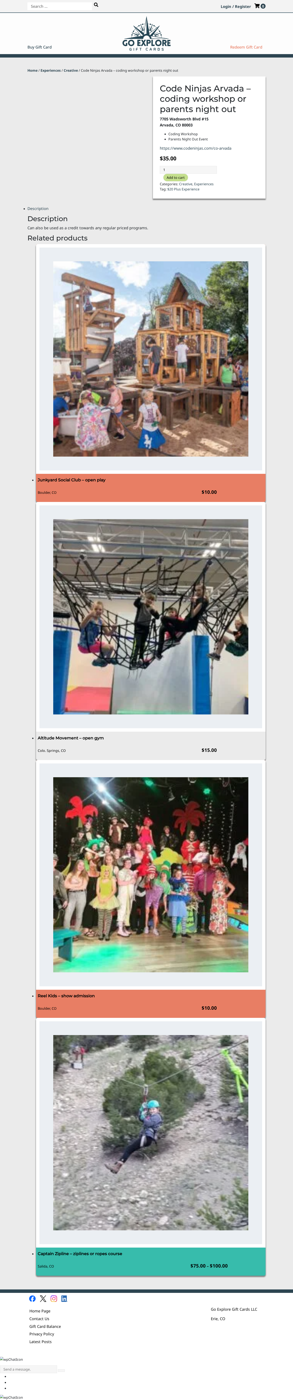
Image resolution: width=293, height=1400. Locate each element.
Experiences (51, 70)
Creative (71, 70)
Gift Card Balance (45, 1326)
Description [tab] (37, 208)
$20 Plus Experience (183, 189)
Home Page (39, 1310)
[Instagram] (54, 1298)
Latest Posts (40, 1341)
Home (32, 70)
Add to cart (176, 177)
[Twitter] (43, 1298)
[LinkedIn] (64, 1298)
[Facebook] (32, 1298)
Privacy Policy (41, 1333)
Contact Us (39, 1318)
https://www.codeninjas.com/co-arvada (195, 148)
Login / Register (236, 6)
